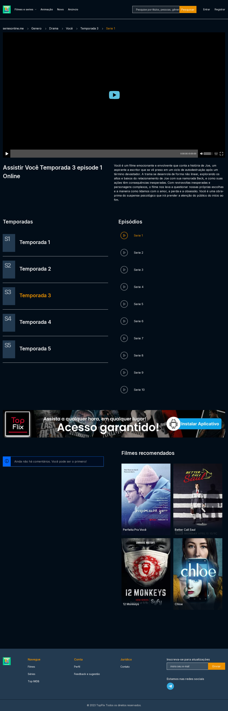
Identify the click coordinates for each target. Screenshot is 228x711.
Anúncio (73, 9)
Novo (60, 9)
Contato (125, 666)
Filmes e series (24, 9)
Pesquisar (188, 9)
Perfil (77, 666)
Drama (53, 28)
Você (69, 28)
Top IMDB (33, 681)
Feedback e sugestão (87, 673)
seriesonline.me (13, 28)
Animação (47, 9)
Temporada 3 (89, 28)
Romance (129, 522)
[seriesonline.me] (7, 9)
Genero (36, 28)
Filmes (31, 666)
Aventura (128, 597)
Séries (31, 673)
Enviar (217, 666)
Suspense (140, 597)
